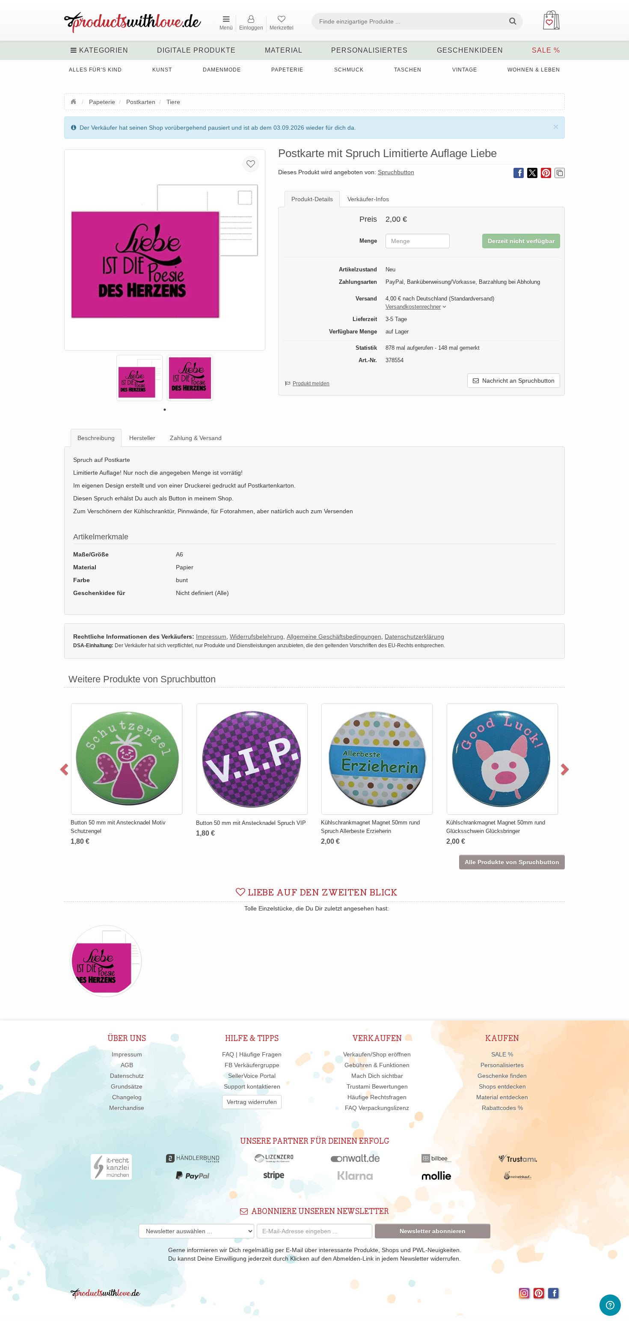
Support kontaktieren (252, 1086)
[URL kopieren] (560, 173)
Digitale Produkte (196, 50)
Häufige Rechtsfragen (376, 1097)
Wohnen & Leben (533, 70)
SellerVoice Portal (252, 1075)
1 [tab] (164, 409)
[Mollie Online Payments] (436, 1177)
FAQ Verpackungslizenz (377, 1107)
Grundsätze (126, 1086)
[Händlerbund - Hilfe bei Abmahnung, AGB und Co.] (192, 1160)
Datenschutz (127, 1075)
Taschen (407, 70)
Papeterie (287, 70)
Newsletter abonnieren (433, 1231)
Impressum (127, 1054)
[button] (413, 307)
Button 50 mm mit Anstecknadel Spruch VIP (251, 823)
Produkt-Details (312, 199)
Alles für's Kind (95, 70)
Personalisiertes (369, 50)
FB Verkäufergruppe (252, 1065)
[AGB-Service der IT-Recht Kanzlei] (111, 1169)
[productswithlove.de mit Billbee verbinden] (436, 1160)
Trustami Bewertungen (377, 1086)
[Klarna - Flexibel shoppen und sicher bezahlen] (355, 1177)
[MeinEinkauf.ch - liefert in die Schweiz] (517, 1177)
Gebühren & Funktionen (376, 1065)
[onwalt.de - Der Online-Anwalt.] (355, 1160)
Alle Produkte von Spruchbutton (512, 862)
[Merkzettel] (250, 164)
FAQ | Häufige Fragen (252, 1054)
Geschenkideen (470, 50)
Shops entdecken (502, 1086)
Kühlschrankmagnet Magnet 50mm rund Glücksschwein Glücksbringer (495, 826)
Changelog (127, 1097)
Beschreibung (96, 437)
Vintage (464, 70)
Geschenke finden (502, 1075)
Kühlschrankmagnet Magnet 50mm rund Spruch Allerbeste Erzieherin (370, 826)
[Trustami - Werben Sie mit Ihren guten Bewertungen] (517, 1160)
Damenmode (222, 70)
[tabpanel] (139, 378)
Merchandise (126, 1107)
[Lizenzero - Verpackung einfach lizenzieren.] (274, 1160)
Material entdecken (502, 1097)
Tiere (173, 101)
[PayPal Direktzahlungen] (192, 1177)
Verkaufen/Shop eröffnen (377, 1054)
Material (284, 50)
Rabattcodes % (502, 1107)
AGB (127, 1065)
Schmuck (349, 70)
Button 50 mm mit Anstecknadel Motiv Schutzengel (118, 826)
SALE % (546, 50)
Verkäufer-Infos (368, 199)
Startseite (74, 100)
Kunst (162, 70)
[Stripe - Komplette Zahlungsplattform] (274, 1177)
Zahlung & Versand (196, 437)
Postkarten (140, 101)
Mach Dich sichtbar (377, 1075)
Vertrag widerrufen (252, 1101)
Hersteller (142, 437)
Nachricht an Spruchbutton (517, 380)
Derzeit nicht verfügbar (521, 241)
